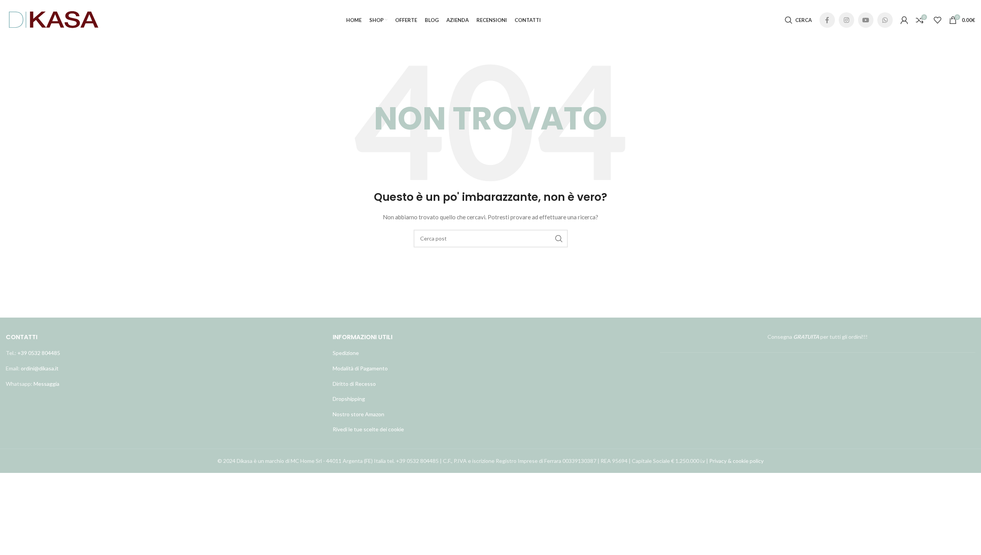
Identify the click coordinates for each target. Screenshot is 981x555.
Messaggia (45, 383)
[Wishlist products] (937, 20)
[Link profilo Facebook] (827, 20)
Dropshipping (349, 398)
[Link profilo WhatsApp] (885, 20)
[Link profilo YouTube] (865, 20)
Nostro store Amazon (358, 414)
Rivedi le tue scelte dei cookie (368, 429)
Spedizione (346, 353)
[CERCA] (559, 238)
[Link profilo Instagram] (846, 20)
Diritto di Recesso (354, 383)
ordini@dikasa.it (40, 368)
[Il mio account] (904, 20)
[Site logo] (54, 19)
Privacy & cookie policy (736, 460)
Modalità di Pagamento (360, 368)
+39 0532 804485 (38, 353)
